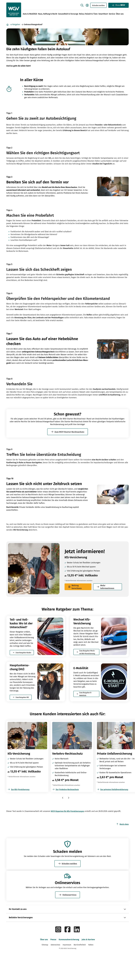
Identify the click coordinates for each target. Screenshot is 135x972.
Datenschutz (55, 945)
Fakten (90, 945)
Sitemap (45, 945)
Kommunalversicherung (69, 939)
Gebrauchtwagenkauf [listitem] (33, 24)
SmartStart (103, 14)
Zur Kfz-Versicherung (20, 789)
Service (112, 14)
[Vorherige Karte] (63, 798)
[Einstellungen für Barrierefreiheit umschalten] (87, 5)
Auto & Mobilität (30, 14)
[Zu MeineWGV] (118, 5)
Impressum (67, 945)
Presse (53, 939)
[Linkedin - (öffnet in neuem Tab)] (76, 932)
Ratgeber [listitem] (16, 24)
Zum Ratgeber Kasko (23, 652)
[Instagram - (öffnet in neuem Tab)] (58, 932)
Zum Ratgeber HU (22, 697)
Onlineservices (69, 894)
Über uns (120, 14)
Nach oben (124, 824)
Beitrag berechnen (77, 587)
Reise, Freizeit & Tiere (88, 14)
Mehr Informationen (107, 587)
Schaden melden (98, 5)
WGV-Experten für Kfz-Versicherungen (67, 811)
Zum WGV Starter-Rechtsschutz (69, 431)
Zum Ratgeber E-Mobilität (85, 693)
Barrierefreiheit (80, 945)
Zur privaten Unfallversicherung (114, 789)
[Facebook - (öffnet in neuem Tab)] (67, 932)
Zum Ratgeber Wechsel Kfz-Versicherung (87, 652)
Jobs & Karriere (88, 939)
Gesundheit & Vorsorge (68, 14)
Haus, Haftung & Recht (47, 14)
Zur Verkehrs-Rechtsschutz (67, 789)
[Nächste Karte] (68, 798)
